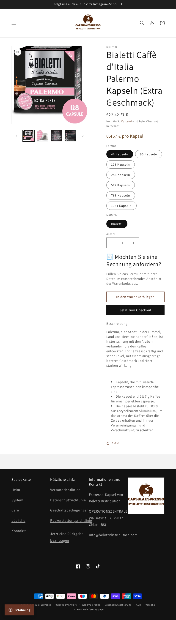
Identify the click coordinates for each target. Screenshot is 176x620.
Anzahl (110, 234)
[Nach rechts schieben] (83, 136)
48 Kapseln (119, 154)
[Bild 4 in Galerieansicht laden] (70, 136)
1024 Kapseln (121, 206)
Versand (126, 121)
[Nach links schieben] (16, 136)
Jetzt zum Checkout (135, 310)
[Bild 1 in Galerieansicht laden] (28, 136)
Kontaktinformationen (90, 609)
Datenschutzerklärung (118, 604)
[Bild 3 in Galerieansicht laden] (56, 136)
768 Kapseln (120, 195)
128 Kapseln (120, 164)
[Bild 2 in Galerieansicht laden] (42, 136)
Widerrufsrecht (91, 604)
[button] (14, 23)
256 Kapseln (120, 175)
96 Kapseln (148, 154)
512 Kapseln (120, 185)
